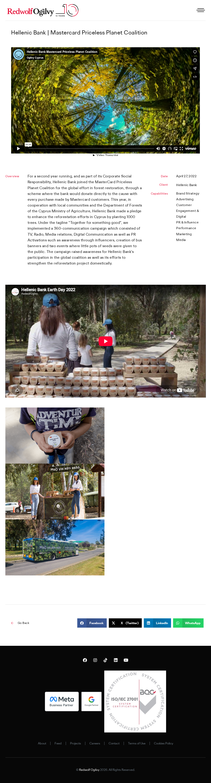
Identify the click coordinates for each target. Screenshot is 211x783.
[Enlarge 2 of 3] (99, 469)
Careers (94, 743)
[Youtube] (126, 660)
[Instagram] (95, 660)
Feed (58, 743)
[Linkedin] (116, 660)
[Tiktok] (105, 660)
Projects (75, 743)
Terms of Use (136, 743)
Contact (114, 743)
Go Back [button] (23, 623)
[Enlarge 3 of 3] (99, 525)
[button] (92, 623)
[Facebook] (85, 660)
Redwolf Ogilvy (89, 770)
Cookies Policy (163, 743)
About (42, 743)
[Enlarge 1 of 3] (99, 413)
